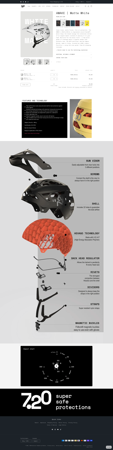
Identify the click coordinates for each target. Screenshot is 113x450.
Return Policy (63, 422)
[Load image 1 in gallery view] (27, 62)
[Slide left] (22, 61)
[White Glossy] (63, 23)
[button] (34, 6)
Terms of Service (52, 425)
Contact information (87, 445)
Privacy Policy (72, 422)
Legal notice (89, 447)
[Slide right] (51, 61)
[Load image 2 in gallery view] (33, 62)
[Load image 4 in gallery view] (47, 62)
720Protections (32, 445)
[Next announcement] (70, 2)
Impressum (43, 422)
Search (37, 422)
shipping (77, 87)
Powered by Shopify (41, 445)
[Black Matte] (68, 23)
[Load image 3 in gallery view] (40, 62)
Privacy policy (51, 445)
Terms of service (68, 445)
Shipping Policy (52, 422)
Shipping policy (77, 445)
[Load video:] (56, 366)
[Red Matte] (77, 23)
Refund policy (59, 445)
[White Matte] (82, 23)
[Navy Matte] (72, 23)
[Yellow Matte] (87, 23)
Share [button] (59, 62)
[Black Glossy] (58, 23)
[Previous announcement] (42, 2)
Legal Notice (62, 425)
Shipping (66, 26)
